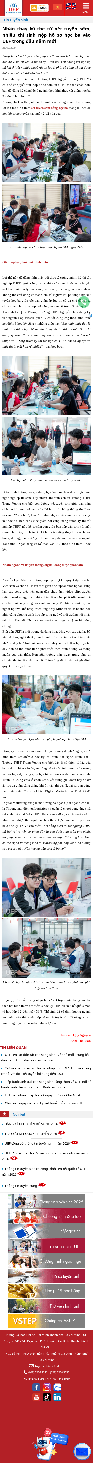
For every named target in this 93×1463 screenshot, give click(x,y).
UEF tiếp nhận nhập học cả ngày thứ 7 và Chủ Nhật (42, 1095)
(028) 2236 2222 (38, 1372)
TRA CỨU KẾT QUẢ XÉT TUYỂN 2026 (31, 1133)
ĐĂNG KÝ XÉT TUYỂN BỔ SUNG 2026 (32, 1124)
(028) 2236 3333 (59, 1372)
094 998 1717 (42, 1378)
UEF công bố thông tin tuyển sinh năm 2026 (37, 1143)
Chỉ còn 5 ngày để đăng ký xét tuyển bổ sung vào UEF (44, 1103)
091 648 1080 (61, 1378)
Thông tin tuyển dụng (21, 1185)
